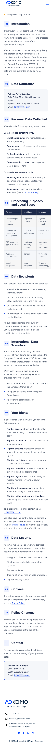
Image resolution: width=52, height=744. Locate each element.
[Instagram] (28, 733)
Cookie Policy (31, 192)
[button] (47, 4)
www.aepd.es (18, 524)
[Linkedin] (19, 733)
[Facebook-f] (23, 733)
